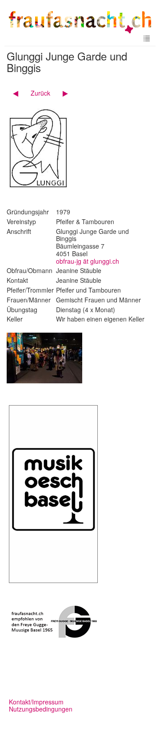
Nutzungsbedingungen (40, 708)
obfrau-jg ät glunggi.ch (87, 261)
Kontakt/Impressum (36, 701)
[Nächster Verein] (62, 92)
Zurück (40, 92)
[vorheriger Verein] (19, 92)
